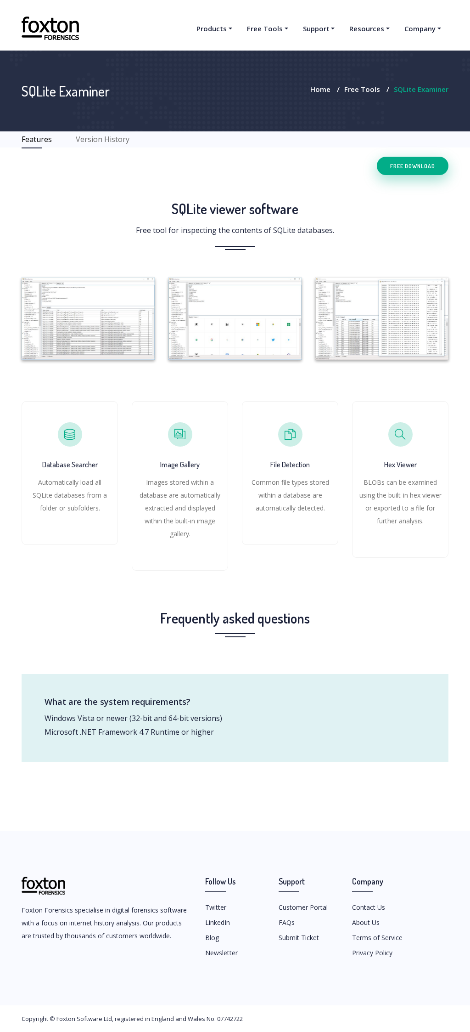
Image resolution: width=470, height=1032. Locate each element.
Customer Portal (303, 907)
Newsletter (221, 952)
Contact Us (368, 907)
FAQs (287, 922)
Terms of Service (377, 937)
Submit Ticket (299, 937)
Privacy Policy (372, 952)
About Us (366, 922)
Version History (102, 139)
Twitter (215, 907)
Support (316, 28)
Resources (366, 28)
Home (320, 89)
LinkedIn (217, 922)
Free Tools (265, 28)
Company (420, 28)
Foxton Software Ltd (84, 1019)
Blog (212, 937)
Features (37, 139)
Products (211, 28)
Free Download (412, 166)
